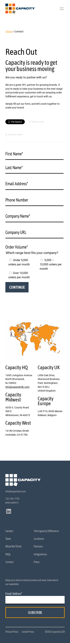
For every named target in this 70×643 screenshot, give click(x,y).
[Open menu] (62, 9)
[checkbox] (34, 269)
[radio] (18, 264)
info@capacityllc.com (17, 387)
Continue (17, 287)
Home (9, 31)
